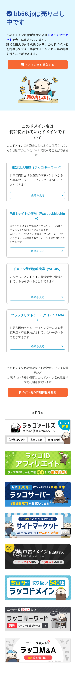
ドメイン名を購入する (39, 64)
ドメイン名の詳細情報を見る (37, 392)
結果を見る (38, 195)
